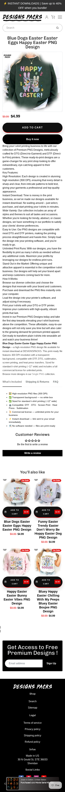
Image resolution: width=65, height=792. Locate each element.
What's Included (12, 381)
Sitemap (32, 707)
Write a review (32, 453)
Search (33, 701)
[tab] (14, 383)
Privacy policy (32, 729)
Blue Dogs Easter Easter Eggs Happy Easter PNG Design (17, 525)
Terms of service (33, 722)
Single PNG (38, 374)
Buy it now (32, 139)
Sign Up (51, 663)
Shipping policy (32, 735)
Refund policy (32, 741)
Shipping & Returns (37, 381)
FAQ (55, 381)
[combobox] (28, 28)
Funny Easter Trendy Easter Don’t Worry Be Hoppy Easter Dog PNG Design (48, 529)
